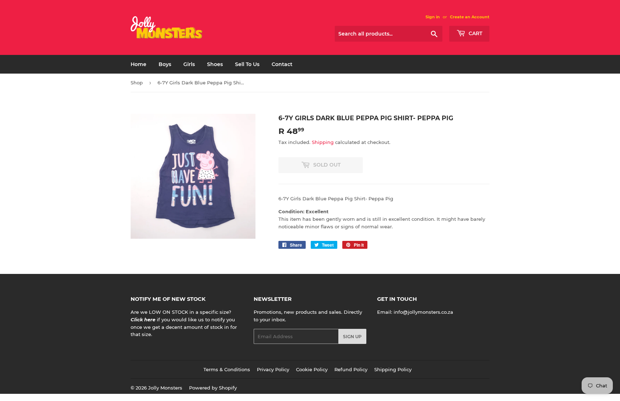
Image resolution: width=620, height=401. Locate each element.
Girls (189, 64)
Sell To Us (247, 64)
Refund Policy (350, 369)
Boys (165, 64)
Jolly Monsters (165, 388)
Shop (137, 82)
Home (138, 64)
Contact (282, 64)
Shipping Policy (393, 369)
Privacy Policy (273, 369)
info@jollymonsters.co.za (423, 312)
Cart (474, 33)
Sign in (433, 16)
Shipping (323, 142)
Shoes (215, 64)
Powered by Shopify (213, 388)
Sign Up (352, 336)
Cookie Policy (312, 369)
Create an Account (469, 16)
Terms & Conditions (226, 369)
